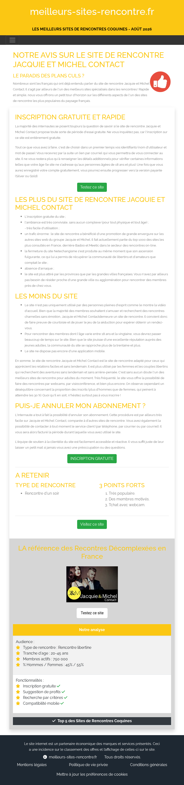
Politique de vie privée (88, 764)
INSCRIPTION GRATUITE (92, 458)
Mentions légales (32, 764)
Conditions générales (148, 764)
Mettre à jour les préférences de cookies (92, 774)
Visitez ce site (92, 524)
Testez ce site (92, 187)
